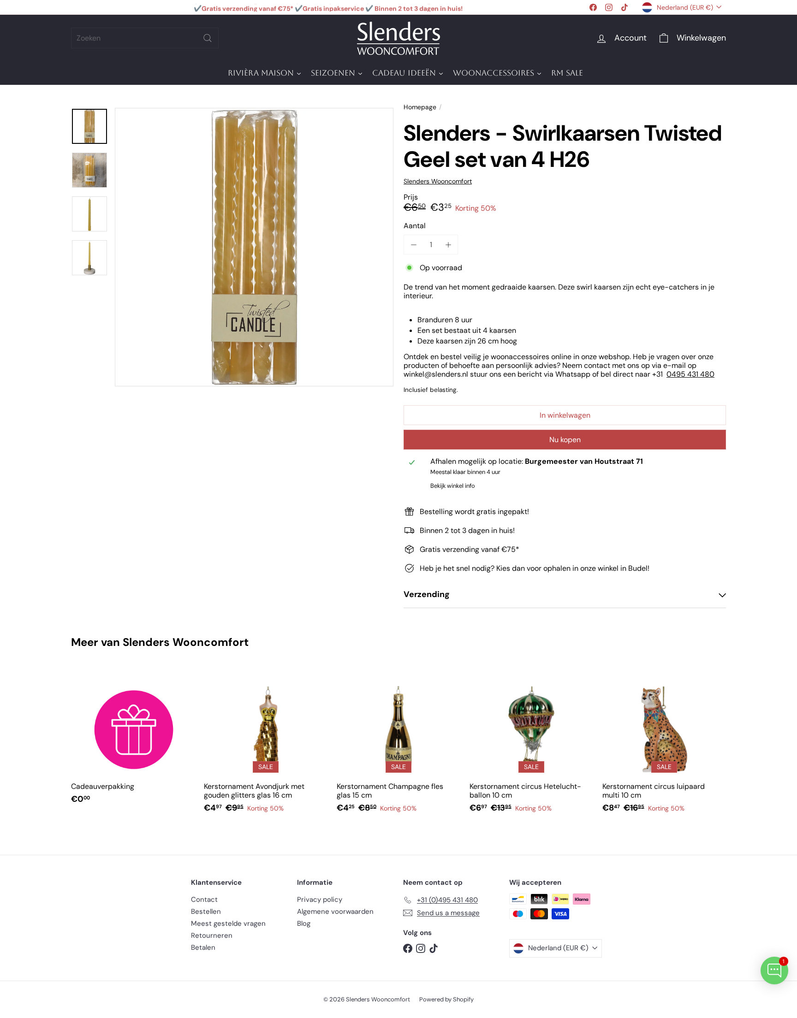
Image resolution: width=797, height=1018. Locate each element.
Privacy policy (319, 899)
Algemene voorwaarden (335, 911)
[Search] (207, 38)
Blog (303, 923)
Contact (204, 899)
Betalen (203, 947)
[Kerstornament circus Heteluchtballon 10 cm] (531, 745)
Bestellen (206, 911)
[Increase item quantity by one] (448, 244)
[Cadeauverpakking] (133, 741)
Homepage (420, 107)
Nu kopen (565, 439)
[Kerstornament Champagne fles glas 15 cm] (398, 745)
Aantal (415, 225)
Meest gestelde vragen (228, 923)
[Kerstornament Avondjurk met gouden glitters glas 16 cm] (265, 745)
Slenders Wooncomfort (186, 642)
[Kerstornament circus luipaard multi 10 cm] (664, 745)
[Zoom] (254, 247)
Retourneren (211, 935)
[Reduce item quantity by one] (413, 244)
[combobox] (145, 38)
